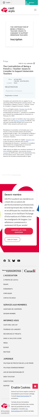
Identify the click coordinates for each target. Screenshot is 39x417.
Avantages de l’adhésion (12, 309)
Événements (8, 289)
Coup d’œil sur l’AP (10, 325)
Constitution (8, 381)
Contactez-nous (9, 298)
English (8, 2)
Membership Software (16, 174)
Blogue (6, 347)
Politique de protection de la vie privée (18, 363)
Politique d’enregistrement (13, 367)
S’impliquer (7, 293)
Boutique (31, 2)
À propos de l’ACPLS (10, 280)
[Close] (35, 386)
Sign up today (12, 239)
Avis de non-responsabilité (13, 372)
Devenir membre (9, 313)
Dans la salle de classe (12, 338)
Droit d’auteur (8, 376)
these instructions (22, 396)
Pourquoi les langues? (12, 329)
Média (5, 343)
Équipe (5, 284)
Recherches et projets (12, 334)
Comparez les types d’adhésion (18, 231)
